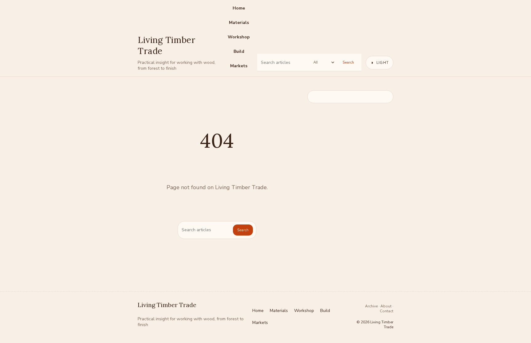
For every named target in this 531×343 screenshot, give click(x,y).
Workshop (239, 37)
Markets (238, 66)
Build (239, 51)
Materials (239, 22)
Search (348, 62)
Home (239, 8)
